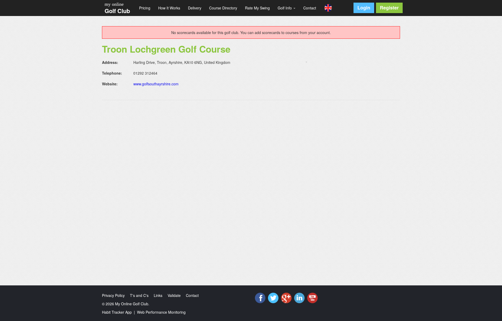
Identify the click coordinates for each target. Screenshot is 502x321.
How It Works (169, 7)
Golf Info (285, 7)
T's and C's (139, 295)
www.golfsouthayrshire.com (156, 83)
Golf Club (117, 11)
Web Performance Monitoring (161, 312)
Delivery (194, 7)
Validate (174, 295)
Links (158, 295)
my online (114, 4)
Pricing (144, 7)
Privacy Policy (113, 295)
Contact (309, 7)
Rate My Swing (257, 7)
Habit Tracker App (117, 312)
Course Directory (223, 7)
